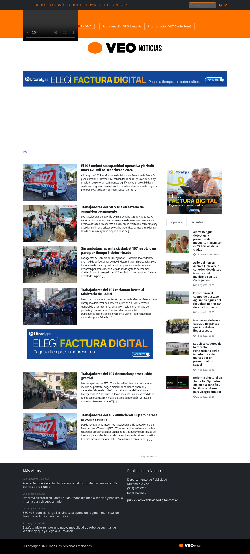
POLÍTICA (39, 5)
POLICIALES (75, 5)
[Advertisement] (125, 118)
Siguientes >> (149, 456)
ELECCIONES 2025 (116, 5)
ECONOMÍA (56, 5)
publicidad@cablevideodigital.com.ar (152, 500)
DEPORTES (93, 5)
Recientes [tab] (196, 222)
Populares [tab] (176, 222)
